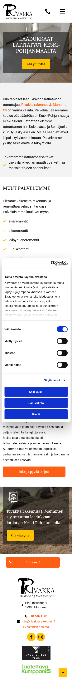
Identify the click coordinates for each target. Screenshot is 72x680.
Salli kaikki (36, 391)
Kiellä (36, 414)
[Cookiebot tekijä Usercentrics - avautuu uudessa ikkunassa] (51, 263)
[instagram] (40, 637)
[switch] (62, 341)
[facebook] (31, 637)
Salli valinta (36, 403)
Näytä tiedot (52, 380)
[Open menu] (62, 11)
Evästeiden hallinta (36, 627)
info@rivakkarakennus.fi (38, 621)
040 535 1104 (38, 616)
